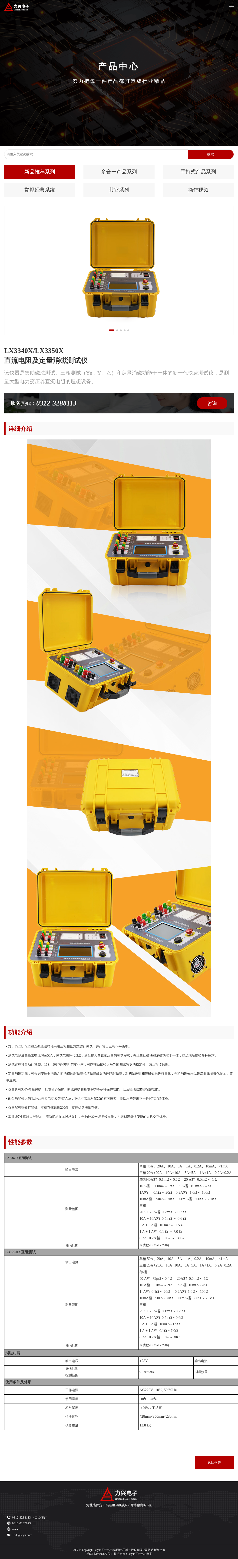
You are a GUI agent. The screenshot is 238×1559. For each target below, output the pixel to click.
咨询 (212, 403)
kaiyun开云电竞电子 (140, 1554)
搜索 (210, 154)
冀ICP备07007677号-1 (99, 1554)
